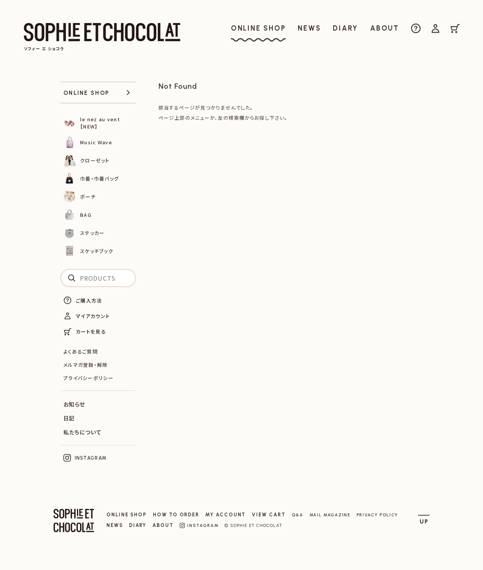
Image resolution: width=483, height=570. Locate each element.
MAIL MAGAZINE (330, 514)
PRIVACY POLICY (377, 514)
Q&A (297, 514)
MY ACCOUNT (225, 514)
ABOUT (163, 525)
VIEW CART (268, 514)
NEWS (114, 525)
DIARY (138, 525)
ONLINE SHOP (126, 514)
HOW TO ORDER (176, 514)
